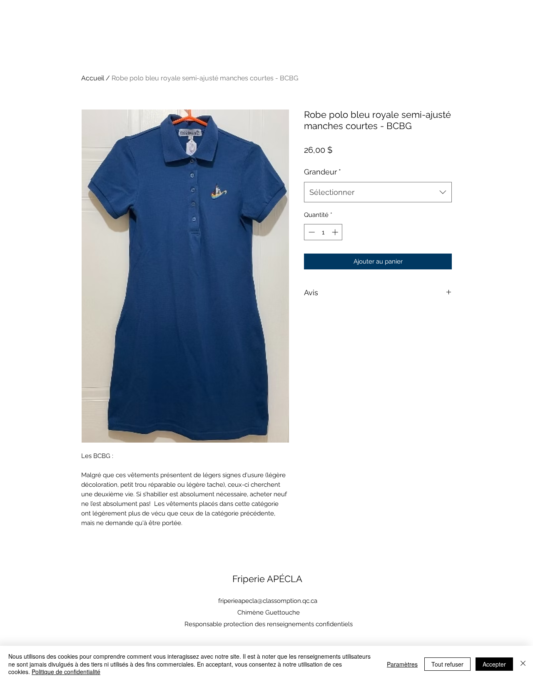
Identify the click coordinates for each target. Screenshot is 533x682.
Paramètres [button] (402, 664)
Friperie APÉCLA (267, 578)
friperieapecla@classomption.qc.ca (267, 601)
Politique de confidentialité (66, 671)
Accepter (494, 664)
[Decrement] (310, 232)
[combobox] (378, 192)
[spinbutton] (323, 232)
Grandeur (322, 171)
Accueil (92, 78)
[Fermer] (523, 663)
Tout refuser (447, 664)
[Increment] (335, 232)
